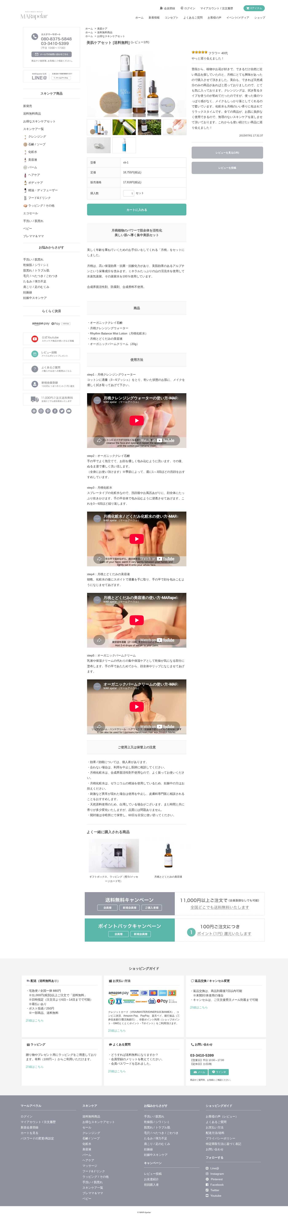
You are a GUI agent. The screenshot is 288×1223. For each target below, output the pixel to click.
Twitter (214, 1190)
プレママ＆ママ (92, 1193)
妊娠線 (27, 292)
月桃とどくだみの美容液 (168, 876)
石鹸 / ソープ (91, 1138)
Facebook (217, 1184)
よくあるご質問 (193, 17)
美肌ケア (102, 28)
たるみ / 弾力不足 (34, 281)
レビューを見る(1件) (227, 152)
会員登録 (169, 8)
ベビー (86, 1198)
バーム (86, 1154)
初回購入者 (151, 1184)
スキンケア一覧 (92, 1187)
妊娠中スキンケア (35, 297)
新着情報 (154, 17)
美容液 (86, 1149)
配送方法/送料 (215, 1133)
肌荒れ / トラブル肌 (36, 270)
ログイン (189, 8)
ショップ (259, 17)
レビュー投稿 (153, 1173)
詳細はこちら (35, 1020)
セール (86, 1127)
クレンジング (91, 1133)
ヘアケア (88, 1160)
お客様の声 (214, 17)
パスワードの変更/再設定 (37, 1138)
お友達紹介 (151, 1179)
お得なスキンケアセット (111, 36)
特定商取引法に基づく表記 (223, 1143)
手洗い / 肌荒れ (33, 259)
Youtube (215, 1195)
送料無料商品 (104, 32)
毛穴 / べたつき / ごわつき (40, 276)
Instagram (217, 1173)
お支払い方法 (214, 1127)
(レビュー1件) (140, 42)
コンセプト (171, 17)
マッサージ (89, 1165)
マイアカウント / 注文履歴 (216, 8)
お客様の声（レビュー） (222, 1116)
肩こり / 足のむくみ (36, 287)
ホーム (139, 17)
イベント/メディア (237, 17)
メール (201, 1072)
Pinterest (217, 1179)
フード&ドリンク (93, 1171)
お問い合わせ (214, 1149)
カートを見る (29, 1133)
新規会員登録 (29, 1127)
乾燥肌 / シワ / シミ (36, 265)
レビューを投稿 (227, 167)
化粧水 (86, 1143)
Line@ (214, 1168)
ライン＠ (221, 1072)
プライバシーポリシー (220, 1138)
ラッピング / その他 (95, 1176)
